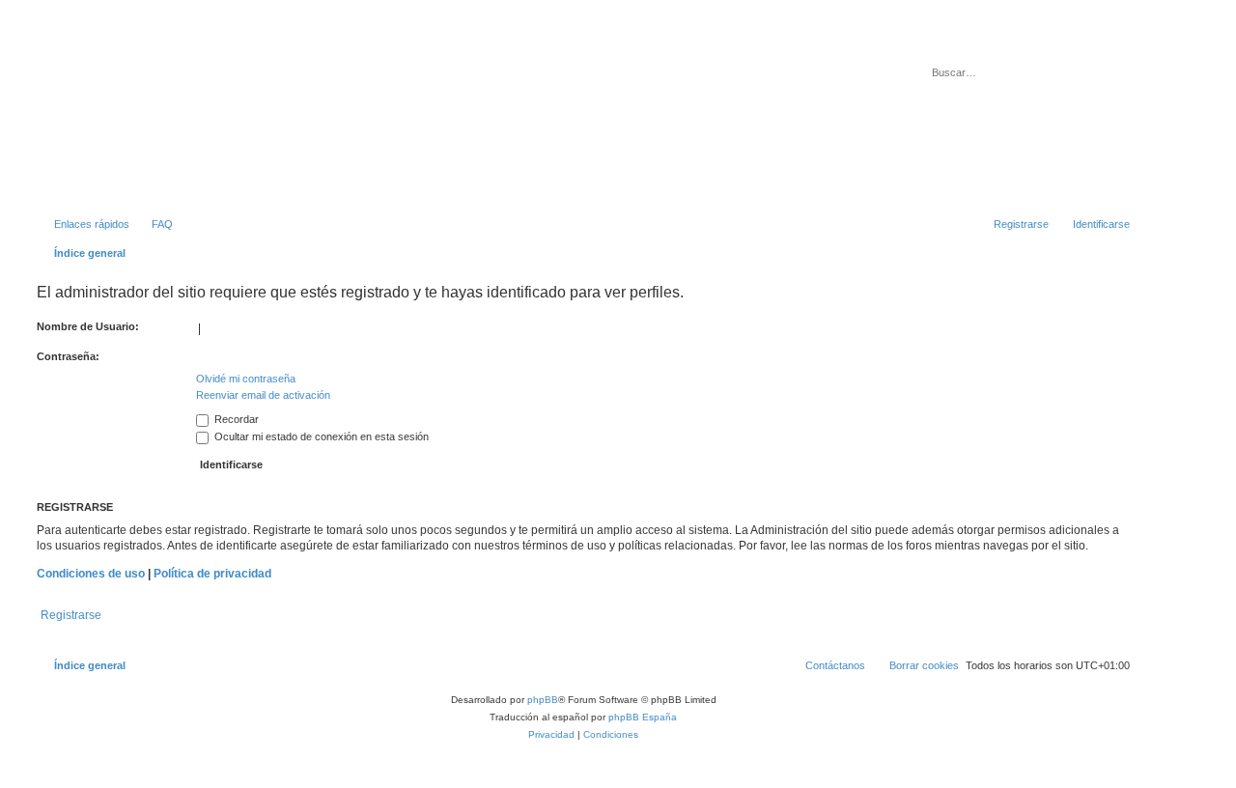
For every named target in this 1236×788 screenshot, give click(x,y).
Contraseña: (68, 356)
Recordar (235, 419)
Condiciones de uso (91, 573)
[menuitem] (153, 224)
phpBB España (642, 717)
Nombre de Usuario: (88, 326)
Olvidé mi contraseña (245, 378)
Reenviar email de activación (263, 395)
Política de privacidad (212, 573)
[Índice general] (115, 115)
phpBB (542, 699)
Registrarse (71, 615)
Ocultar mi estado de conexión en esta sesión (320, 436)
